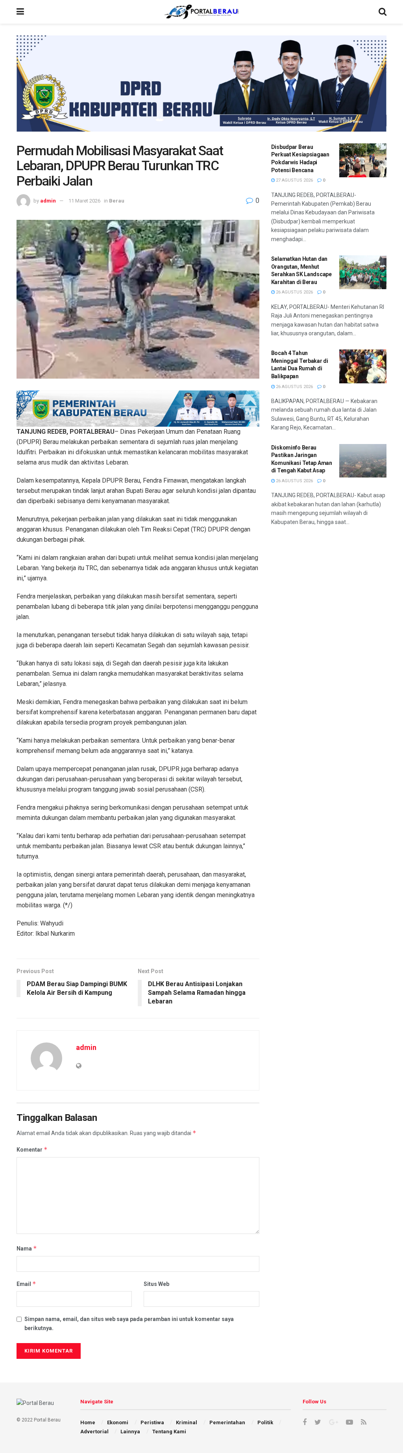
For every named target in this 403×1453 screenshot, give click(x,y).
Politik (265, 1422)
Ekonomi (117, 1422)
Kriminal (186, 1422)
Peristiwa (152, 1422)
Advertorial (94, 1431)
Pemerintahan (227, 1422)
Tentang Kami (169, 1431)
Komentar (32, 1149)
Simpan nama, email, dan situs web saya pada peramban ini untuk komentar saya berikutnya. (129, 1323)
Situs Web (156, 1284)
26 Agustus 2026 (294, 292)
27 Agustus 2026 (294, 180)
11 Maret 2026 (84, 201)
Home (87, 1422)
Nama (27, 1248)
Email (26, 1284)
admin (48, 201)
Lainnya (130, 1431)
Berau (116, 201)
